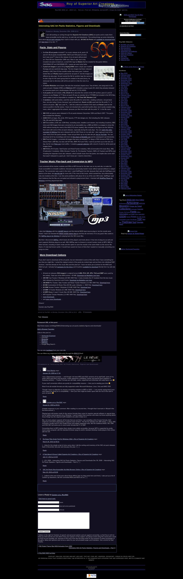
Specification (133, 219)
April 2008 (124, 144)
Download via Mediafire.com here (88, 275)
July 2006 (124, 180)
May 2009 (124, 122)
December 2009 (126, 110)
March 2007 (125, 166)
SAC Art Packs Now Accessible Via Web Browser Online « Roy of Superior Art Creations (72, 469)
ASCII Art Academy (127, 55)
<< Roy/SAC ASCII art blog (46, 553)
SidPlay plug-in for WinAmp (50, 236)
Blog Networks (91, 569)
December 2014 (126, 78)
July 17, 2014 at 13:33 (50, 457)
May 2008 (124, 143)
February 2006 (126, 188)
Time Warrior (51, 370)
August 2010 (125, 97)
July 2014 (124, 87)
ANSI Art (130, 200)
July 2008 (124, 139)
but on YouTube (101, 134)
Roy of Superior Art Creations (90, 3)
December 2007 (126, 151)
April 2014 (124, 92)
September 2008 (126, 136)
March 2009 (125, 126)
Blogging (124, 206)
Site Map (124, 56)
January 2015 (125, 76)
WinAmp (49, 231)
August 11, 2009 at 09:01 (51, 405)
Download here (105, 283)
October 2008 (125, 134)
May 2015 (124, 73)
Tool (134, 222)
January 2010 (125, 109)
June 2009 (124, 121)
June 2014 (124, 88)
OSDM (122, 216)
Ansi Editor (139, 200)
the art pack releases (54, 39)
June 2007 (124, 161)
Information (123, 214)
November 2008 (126, 132)
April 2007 (124, 165)
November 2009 (126, 112)
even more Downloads (53, 299)
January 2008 (125, 149)
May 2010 (124, 102)
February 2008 (126, 148)
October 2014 (125, 82)
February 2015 (126, 75)
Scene (143, 216)
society (128, 219)
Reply (45, 396)
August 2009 (125, 117)
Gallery (139, 212)
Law (130, 214)
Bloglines (45, 341)
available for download (90, 267)
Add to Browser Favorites (45, 329)
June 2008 (124, 141)
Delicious (45, 342)
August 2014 (125, 85)
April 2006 (124, 185)
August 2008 (125, 137)
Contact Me (124, 58)
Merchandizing (126, 48)
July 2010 (124, 99)
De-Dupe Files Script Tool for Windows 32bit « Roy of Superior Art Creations (68, 439)
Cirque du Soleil (135, 206)
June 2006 (124, 182)
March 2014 (125, 93)
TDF (139, 219)
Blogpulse (45, 339)
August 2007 (125, 158)
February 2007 (126, 168)
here (40, 269)
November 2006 (126, 173)
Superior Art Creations (128, 46)
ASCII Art (142, 203)
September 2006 (126, 176)
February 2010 (126, 107)
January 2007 (125, 170)
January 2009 (125, 129)
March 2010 (125, 105)
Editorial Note (125, 60)
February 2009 (126, 127)
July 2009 (124, 119)
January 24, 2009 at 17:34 (51, 373)
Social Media (122, 219)
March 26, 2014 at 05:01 (51, 442)
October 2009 (125, 114)
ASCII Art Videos (126, 53)
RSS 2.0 (77, 353)
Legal (132, 214)
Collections (125, 209)
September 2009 (126, 115)
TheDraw (127, 222)
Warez (121, 224)
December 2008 (126, 131)
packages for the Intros (65, 267)
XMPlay (55, 240)
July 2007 (124, 159)
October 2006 (125, 175)
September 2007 (126, 156)
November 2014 (126, 80)
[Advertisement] (77, 14)
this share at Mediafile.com (82, 137)
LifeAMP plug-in (63, 231)
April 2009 (124, 124)
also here (45, 42)
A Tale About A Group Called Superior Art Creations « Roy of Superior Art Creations (70, 454)
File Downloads (126, 49)
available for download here (105, 39)
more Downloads (48, 297)
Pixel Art (128, 216)
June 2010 (124, 100)
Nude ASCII (141, 214)
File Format (127, 212)
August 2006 (125, 178)
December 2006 (126, 171)
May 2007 (124, 163)
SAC (140, 216)
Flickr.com (57, 144)
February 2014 (126, 95)
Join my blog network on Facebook (91, 567)
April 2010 (124, 104)
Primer (133, 217)
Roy (138, 216)
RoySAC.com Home (127, 44)
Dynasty (121, 212)
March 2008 (125, 146)
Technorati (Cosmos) (48, 336)
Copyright (140, 209)
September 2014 (126, 83)
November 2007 (126, 153)
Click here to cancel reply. (47, 498)
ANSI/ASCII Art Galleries (129, 51)
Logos (136, 214)
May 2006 (124, 183)
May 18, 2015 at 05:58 (50, 472)
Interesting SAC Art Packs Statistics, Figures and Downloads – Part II (92, 548)
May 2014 (124, 90)
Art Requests (122, 203)
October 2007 (125, 154)
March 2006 (125, 187)
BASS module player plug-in (68, 233)
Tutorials (140, 222)
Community (134, 209)
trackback (49, 350)
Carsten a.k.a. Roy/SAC (54, 402)
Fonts (133, 211)
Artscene (45, 317)
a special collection (83, 144)
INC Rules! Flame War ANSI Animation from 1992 (55, 546)
